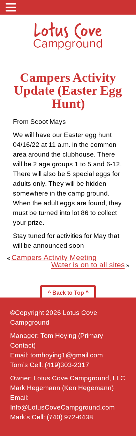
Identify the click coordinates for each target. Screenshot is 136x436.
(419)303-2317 (67, 364)
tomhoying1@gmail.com (66, 355)
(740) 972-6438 (70, 417)
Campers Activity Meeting (54, 257)
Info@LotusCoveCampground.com (62, 407)
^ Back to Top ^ (68, 293)
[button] (12, 7)
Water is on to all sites (88, 265)
